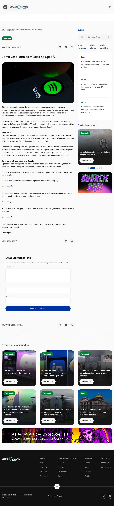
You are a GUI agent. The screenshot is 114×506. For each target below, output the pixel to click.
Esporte (61, 467)
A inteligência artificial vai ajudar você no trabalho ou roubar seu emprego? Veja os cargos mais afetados (16, 411)
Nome (7, 286)
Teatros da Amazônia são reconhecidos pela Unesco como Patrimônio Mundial (92, 412)
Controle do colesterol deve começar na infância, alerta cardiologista (92, 109)
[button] (88, 168)
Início (3, 30)
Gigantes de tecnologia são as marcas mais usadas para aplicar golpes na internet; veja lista (55, 373)
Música (87, 467)
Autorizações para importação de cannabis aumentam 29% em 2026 (94, 87)
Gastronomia (62, 472)
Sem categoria (106, 458)
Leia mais (85, 160)
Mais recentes (82, 46)
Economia (85, 133)
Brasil (83, 57)
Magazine (10, 30)
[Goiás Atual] (19, 7)
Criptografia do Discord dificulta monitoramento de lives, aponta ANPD (16, 373)
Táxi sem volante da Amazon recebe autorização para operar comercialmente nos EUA (56, 412)
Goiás (60, 476)
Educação (43, 472)
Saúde (83, 80)
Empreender (44, 476)
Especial (61, 463)
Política (88, 472)
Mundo (87, 463)
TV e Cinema (106, 467)
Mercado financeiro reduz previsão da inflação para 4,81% (94, 153)
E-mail (7, 296)
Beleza (42, 458)
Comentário (9, 267)
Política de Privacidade (57, 496)
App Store (29, 172)
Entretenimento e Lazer (67, 458)
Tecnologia (9, 354)
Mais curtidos (104, 46)
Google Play (16, 172)
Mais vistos (93, 46)
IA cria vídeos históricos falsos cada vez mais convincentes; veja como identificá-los (94, 373)
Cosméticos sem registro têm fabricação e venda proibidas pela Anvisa (95, 64)
